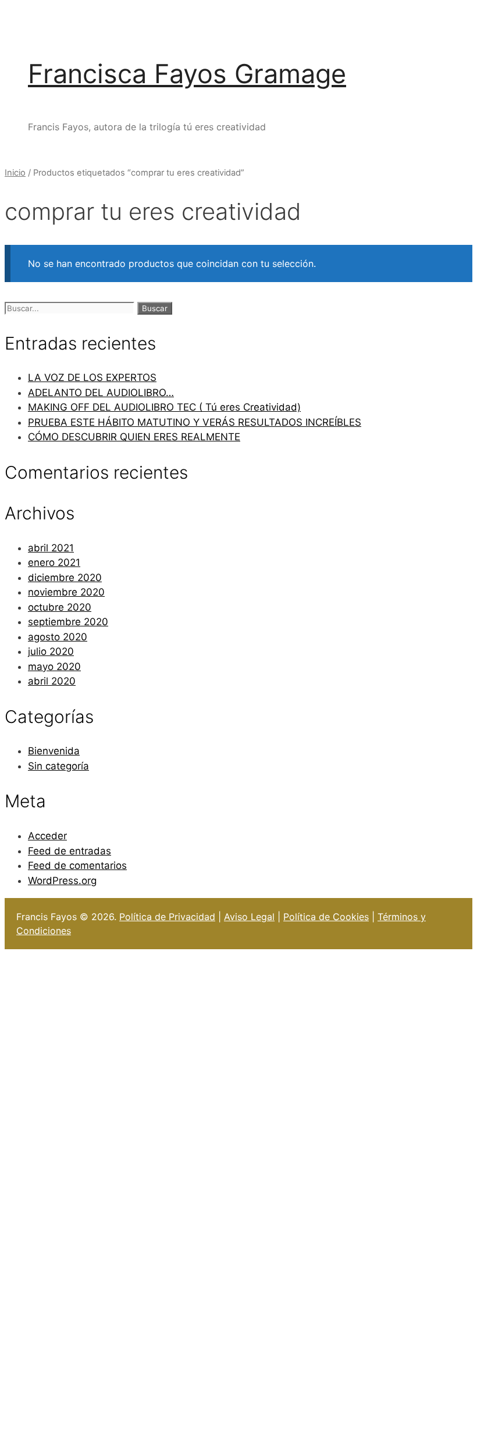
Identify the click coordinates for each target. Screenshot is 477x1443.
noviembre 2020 (66, 592)
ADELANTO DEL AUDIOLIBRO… (101, 392)
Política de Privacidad (167, 916)
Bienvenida (54, 751)
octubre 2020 (59, 607)
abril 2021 (51, 548)
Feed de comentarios (77, 865)
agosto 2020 (57, 637)
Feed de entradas (69, 851)
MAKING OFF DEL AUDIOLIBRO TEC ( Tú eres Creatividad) (164, 407)
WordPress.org (62, 880)
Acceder (47, 836)
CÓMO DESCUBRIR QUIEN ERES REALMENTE (134, 437)
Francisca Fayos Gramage (187, 74)
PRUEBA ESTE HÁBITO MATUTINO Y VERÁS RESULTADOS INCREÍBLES (194, 422)
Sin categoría (58, 766)
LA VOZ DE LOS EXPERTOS (92, 377)
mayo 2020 (54, 666)
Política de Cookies (326, 916)
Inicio (15, 173)
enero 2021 (54, 562)
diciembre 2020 (65, 577)
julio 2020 (51, 651)
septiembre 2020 (68, 622)
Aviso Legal (249, 916)
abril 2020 (52, 681)
